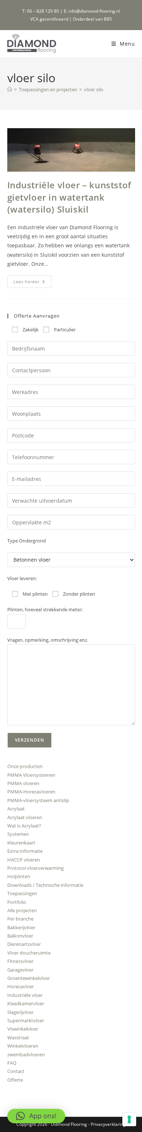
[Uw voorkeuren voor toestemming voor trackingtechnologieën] (129, 1119)
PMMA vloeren (23, 783)
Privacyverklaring (108, 1124)
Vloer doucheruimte (29, 952)
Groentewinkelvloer (28, 978)
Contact (15, 1071)
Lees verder (32, 283)
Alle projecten (22, 910)
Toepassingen (22, 893)
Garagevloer (20, 970)
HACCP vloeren (23, 859)
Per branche (20, 918)
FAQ (11, 1063)
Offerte (15, 1080)
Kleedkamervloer (25, 1003)
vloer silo (93, 89)
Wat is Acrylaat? (24, 825)
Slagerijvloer (20, 1012)
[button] (36, 1116)
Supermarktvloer (25, 1020)
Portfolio (16, 902)
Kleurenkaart (21, 842)
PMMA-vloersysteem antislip (38, 800)
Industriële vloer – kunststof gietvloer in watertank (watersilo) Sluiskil (69, 197)
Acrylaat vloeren (24, 817)
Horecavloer (20, 986)
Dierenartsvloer (24, 944)
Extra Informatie (25, 851)
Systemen (18, 834)
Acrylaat (16, 808)
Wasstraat (18, 1037)
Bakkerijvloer (21, 927)
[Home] (9, 89)
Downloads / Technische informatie (45, 885)
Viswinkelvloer (22, 1029)
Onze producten (25, 766)
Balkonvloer (20, 935)
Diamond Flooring (69, 1124)
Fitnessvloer (20, 961)
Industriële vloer (25, 995)
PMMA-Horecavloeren (31, 791)
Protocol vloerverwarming (35, 868)
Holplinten (18, 876)
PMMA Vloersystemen (31, 775)
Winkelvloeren (22, 1046)
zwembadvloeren (26, 1054)
